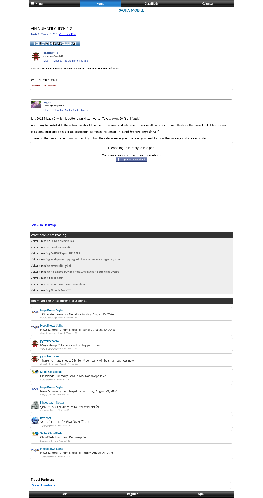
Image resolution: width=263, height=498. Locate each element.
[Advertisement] (131, 22)
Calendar (208, 4)
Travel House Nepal (43, 485)
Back (64, 494)
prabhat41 (50, 53)
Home (100, 4)
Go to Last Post (67, 34)
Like (45, 60)
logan (47, 102)
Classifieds (151, 4)
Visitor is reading (52, 241)
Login (200, 494)
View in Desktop (44, 225)
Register (132, 494)
